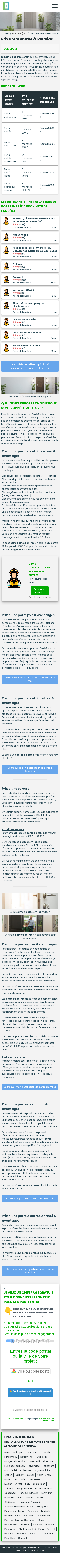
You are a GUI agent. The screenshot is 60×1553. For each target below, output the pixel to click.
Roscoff (51, 1529)
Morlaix (46, 1452)
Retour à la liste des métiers (31, 1409)
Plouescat (35, 1533)
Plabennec (26, 1470)
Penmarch (46, 1493)
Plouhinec (33, 1511)
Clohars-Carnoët (45, 1515)
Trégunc (9, 1488)
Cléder (41, 1520)
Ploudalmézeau (43, 1488)
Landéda (21, 1533)
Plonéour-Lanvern (28, 1493)
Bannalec (9, 1497)
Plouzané (48, 1461)
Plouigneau (42, 1506)
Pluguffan (9, 1538)
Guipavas (42, 1456)
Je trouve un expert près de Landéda (30, 1271)
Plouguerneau (24, 1488)
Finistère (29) (19, 33)
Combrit (22, 1538)
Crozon (8, 1474)
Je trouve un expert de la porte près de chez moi (30, 679)
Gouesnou (10, 1493)
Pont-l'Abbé (10, 1470)
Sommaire (11, 49)
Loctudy (45, 1511)
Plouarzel (9, 1533)
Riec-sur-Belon (12, 1515)
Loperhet (48, 1533)
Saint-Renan (44, 1474)
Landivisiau (34, 1465)
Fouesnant (48, 1465)
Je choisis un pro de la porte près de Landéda (30, 1198)
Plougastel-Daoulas (14, 1461)
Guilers (8, 1479)
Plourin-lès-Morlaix (14, 1511)
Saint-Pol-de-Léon (35, 1483)
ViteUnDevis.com (44, 1419)
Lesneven (35, 1479)
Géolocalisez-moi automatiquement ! (31, 1393)
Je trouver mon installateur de (30, 1086)
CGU (10, 1419)
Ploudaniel (9, 1529)
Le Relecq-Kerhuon (14, 1465)
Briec (20, 1497)
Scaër (40, 1497)
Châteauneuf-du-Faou (31, 1529)
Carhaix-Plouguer (24, 1474)
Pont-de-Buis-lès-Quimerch (19, 1520)
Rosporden (20, 1479)
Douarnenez (27, 1456)
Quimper (18, 1452)
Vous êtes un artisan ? (49, 1419)
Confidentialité (18, 1419)
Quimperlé (34, 1461)
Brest (7, 1452)
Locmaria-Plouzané (30, 1502)
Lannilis (30, 1497)
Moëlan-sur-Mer (13, 1483)
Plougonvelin (11, 1524)
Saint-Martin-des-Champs (18, 1506)
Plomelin (28, 1515)
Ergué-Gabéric (43, 1470)
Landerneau (10, 1456)
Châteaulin (10, 1502)
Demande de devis (39, 591)
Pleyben (37, 1524)
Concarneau (32, 1452)
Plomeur (49, 1524)
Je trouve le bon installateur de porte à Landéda (30, 769)
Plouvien (25, 1524)
